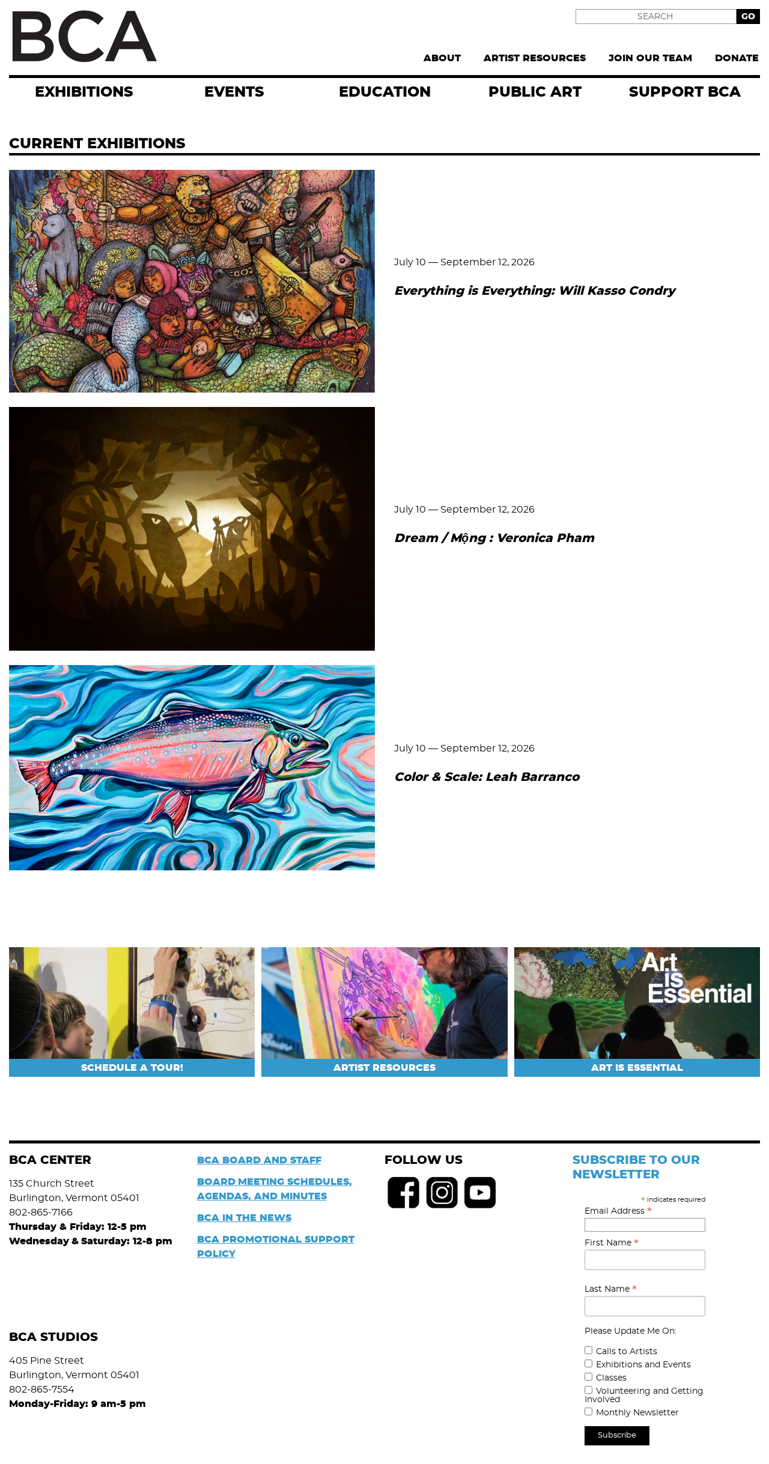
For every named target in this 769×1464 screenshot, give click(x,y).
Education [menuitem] (385, 92)
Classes (611, 1378)
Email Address (618, 1211)
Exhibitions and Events (643, 1365)
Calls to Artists (626, 1352)
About (442, 58)
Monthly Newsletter (637, 1413)
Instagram (442, 1192)
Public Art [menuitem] (535, 92)
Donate (737, 58)
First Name (612, 1243)
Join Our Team (650, 58)
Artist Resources (535, 58)
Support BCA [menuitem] (685, 92)
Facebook (404, 1192)
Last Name (611, 1289)
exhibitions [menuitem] (84, 92)
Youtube (480, 1192)
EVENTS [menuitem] (234, 92)
